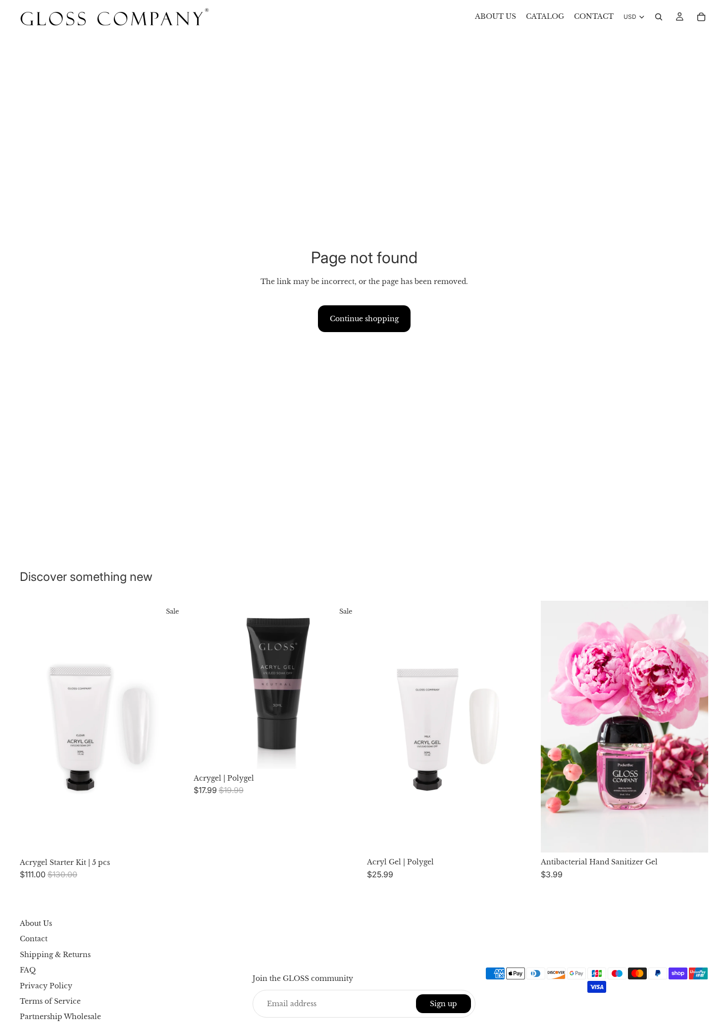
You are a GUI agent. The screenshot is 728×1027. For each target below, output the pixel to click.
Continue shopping (364, 318)
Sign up (443, 1003)
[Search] (659, 17)
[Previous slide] (35, 727)
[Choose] (346, 753)
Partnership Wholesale (60, 1017)
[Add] (172, 838)
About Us (36, 923)
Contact (34, 939)
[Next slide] (173, 727)
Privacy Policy (46, 985)
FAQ (28, 970)
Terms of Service (50, 1001)
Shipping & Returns (55, 954)
